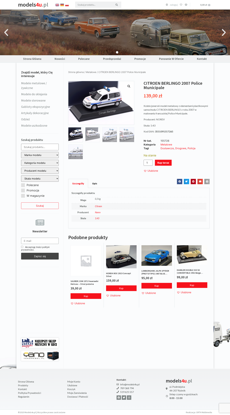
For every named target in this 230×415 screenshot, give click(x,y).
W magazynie (35, 195)
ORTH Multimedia (204, 412)
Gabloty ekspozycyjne (35, 107)
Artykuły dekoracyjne (35, 113)
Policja (191, 148)
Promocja (33, 190)
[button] (6, 32)
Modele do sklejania (34, 94)
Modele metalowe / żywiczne (34, 85)
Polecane (84, 59)
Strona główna (76, 72)
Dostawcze (167, 148)
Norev (98, 212)
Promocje (140, 59)
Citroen (98, 206)
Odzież (25, 119)
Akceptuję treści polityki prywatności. (35, 248)
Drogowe (180, 148)
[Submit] (116, 5)
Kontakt (202, 59)
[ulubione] (181, 5)
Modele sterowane (33, 100)
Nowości (60, 59)
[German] (62, 4)
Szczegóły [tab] (78, 183)
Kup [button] (86, 296)
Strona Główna (32, 59)
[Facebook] (119, 397)
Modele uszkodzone (34, 125)
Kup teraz (163, 162)
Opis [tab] (94, 183)
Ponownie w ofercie (171, 59)
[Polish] (67, 4)
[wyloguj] (186, 5)
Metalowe (91, 72)
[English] (57, 4)
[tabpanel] (139, 208)
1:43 (97, 218)
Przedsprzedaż (112, 59)
